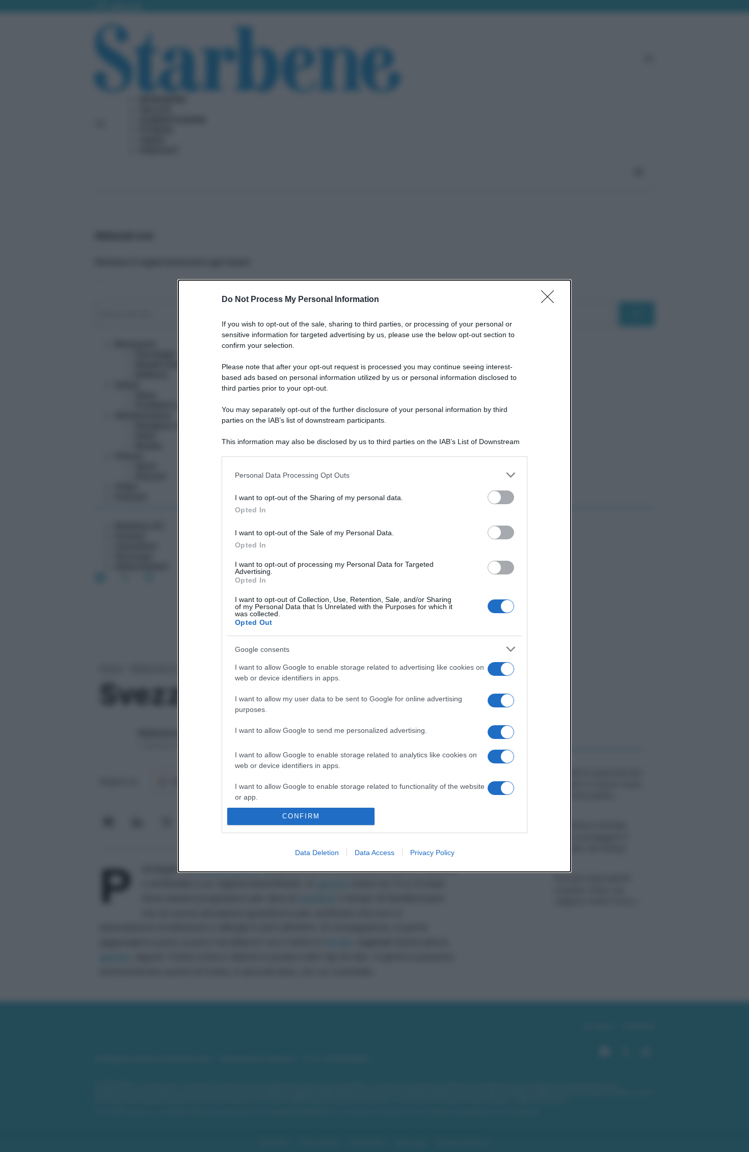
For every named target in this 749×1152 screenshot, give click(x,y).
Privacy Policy (432, 852)
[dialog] (374, 576)
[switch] (501, 497)
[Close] (550, 300)
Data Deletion (317, 852)
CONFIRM (301, 816)
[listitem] (374, 475)
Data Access (374, 852)
